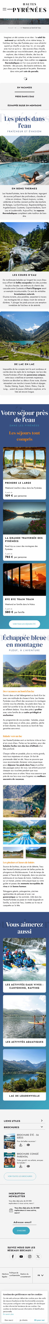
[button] (25, 79)
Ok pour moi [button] (39, 1320)
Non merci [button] (9, 1320)
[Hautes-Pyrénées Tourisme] (29, 7)
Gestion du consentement (25, 1275)
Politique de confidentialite (14, 1274)
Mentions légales (5, 1275)
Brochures (11, 1127)
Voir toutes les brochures (20, 1176)
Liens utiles (12, 1121)
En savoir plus (8, 1314)
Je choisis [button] (23, 1320)
